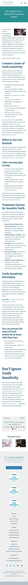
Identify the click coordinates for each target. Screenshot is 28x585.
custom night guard (10, 190)
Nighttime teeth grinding (12, 112)
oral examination (9, 120)
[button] (3, 443)
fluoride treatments (9, 153)
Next (22, 418)
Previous (7, 418)
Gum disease (9, 99)
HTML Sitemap (5, 572)
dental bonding (11, 134)
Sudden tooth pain (10, 169)
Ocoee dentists (18, 50)
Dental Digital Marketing (10, 575)
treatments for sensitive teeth (11, 199)
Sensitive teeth (6, 29)
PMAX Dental (20, 575)
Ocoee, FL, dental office (15, 158)
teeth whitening (13, 356)
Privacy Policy (19, 572)
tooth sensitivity (7, 46)
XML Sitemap (12, 572)
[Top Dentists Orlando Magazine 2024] (14, 472)
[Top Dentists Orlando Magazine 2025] (14, 485)
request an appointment (9, 403)
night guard (8, 266)
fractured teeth (14, 95)
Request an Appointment (14, 467)
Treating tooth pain (14, 124)
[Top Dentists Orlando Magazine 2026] (14, 498)
